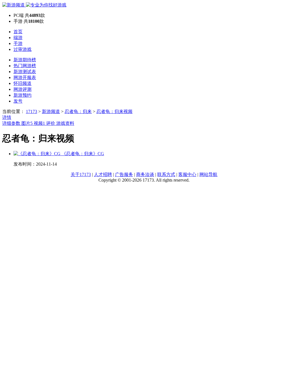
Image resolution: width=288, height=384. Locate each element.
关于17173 (81, 174)
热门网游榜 (25, 65)
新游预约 (23, 95)
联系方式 (166, 174)
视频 (39, 123)
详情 (6, 117)
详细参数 (11, 123)
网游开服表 (25, 77)
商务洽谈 (145, 174)
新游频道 (51, 111)
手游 (18, 43)
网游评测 (23, 89)
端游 (18, 37)
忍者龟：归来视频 (114, 111)
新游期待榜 (25, 59)
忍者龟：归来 (78, 111)
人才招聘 (103, 174)
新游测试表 (25, 71)
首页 (18, 31)
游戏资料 (65, 123)
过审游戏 (23, 49)
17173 (31, 111)
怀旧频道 (23, 83)
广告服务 (124, 174)
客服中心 (187, 174)
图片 (27, 123)
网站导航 (208, 174)
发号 (18, 101)
